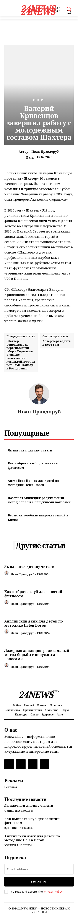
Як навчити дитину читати (30, 450)
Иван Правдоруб (45, 152)
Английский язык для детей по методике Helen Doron (33, 483)
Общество (12, 811)
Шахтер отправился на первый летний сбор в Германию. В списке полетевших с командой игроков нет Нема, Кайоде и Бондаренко (20, 354)
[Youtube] (44, 764)
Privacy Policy (53, 891)
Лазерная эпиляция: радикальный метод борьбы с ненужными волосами (39, 500)
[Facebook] (9, 764)
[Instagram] (21, 764)
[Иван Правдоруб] (39, 393)
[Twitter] (32, 764)
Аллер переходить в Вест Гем (56, 342)
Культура (11, 845)
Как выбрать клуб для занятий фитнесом (33, 593)
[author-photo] (7, 574)
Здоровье (11, 828)
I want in (38, 881)
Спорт (39, 99)
